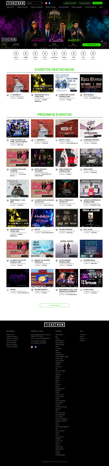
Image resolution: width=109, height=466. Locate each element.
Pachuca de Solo (59, 394)
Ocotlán (57, 392)
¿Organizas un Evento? (70, 3)
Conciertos (82, 334)
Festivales (82, 340)
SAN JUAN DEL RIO (60, 414)
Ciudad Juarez (59, 358)
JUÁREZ (57, 364)
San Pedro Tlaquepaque (61, 418)
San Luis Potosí (59, 416)
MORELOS (57, 390)
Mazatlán (57, 376)
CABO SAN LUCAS (59, 344)
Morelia (57, 386)
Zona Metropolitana (60, 455)
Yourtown (57, 451)
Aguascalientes (59, 334)
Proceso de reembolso (90, 7)
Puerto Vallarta (59, 402)
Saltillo (57, 410)
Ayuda (100, 7)
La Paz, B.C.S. (58, 366)
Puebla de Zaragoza (60, 400)
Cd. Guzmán (58, 348)
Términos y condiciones (37, 7)
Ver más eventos (55, 305)
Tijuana (57, 432)
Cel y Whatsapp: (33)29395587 (38, 343)
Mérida (57, 378)
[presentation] (2, 24)
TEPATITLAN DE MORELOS (62, 426)
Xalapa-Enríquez (59, 449)
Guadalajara (58, 362)
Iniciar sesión (97, 3)
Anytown (57, 338)
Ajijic (56, 336)
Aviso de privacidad (64, 7)
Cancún (57, 346)
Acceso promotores (85, 3)
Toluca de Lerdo (59, 436)
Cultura (81, 336)
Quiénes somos (10, 7)
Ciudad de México (60, 354)
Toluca (57, 434)
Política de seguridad (77, 7)
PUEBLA (57, 398)
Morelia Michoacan (60, 388)
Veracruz (57, 443)
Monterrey (58, 384)
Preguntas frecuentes (22, 7)
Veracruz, (57, 445)
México (57, 382)
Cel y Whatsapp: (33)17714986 (38, 341)
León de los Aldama (60, 370)
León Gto (57, 372)
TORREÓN (58, 438)
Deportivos (82, 338)
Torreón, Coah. (59, 441)
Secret (57, 422)
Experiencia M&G (59, 360)
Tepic (56, 428)
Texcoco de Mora (59, 430)
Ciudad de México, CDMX (61, 356)
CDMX (57, 350)
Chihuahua (58, 352)
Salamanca (58, 408)
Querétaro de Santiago (61, 406)
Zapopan (57, 453)
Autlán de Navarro (59, 340)
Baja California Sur (59, 342)
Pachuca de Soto (59, 396)
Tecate (57, 424)
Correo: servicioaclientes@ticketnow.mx (41, 338)
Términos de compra (51, 7)
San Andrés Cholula (60, 412)
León (56, 368)
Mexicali (57, 380)
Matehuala (58, 374)
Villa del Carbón (59, 447)
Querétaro (58, 404)
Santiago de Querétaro (61, 420)
